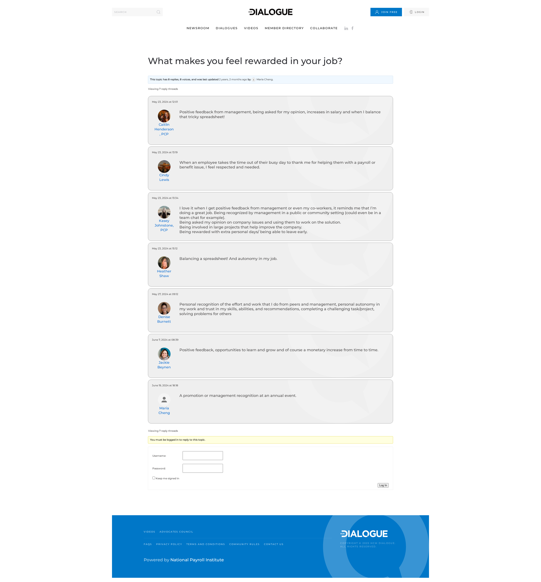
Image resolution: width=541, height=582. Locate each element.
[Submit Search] (158, 12)
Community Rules (244, 544)
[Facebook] (352, 28)
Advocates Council (176, 531)
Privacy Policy (169, 544)
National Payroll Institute (197, 559)
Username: (159, 455)
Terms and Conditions (205, 544)
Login (420, 12)
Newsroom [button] (198, 28)
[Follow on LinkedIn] (346, 28)
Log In (383, 485)
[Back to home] (270, 11)
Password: (159, 468)
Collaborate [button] (324, 28)
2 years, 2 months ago (233, 79)
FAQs (148, 544)
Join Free (389, 12)
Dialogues (227, 28)
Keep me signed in (167, 478)
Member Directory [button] (284, 28)
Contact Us (274, 544)
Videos (251, 28)
